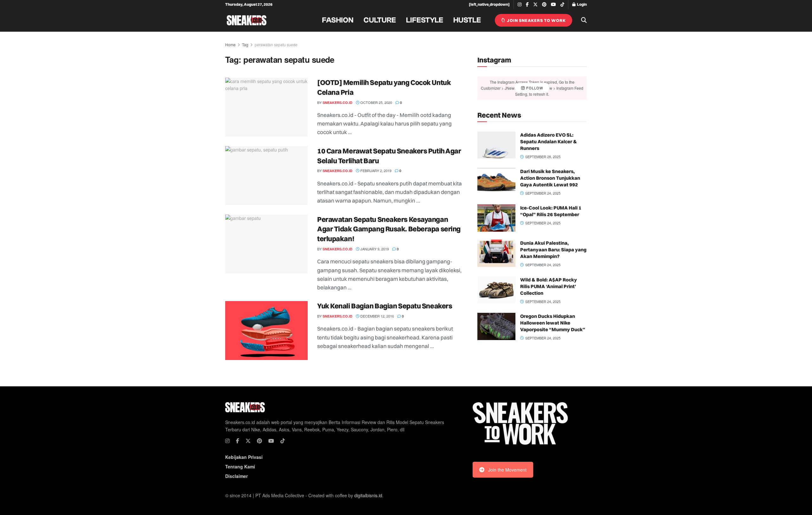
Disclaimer (236, 476)
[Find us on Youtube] (553, 4)
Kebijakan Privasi (244, 457)
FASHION (337, 20)
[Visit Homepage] (246, 20)
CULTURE (379, 20)
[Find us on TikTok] (562, 4)
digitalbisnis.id (368, 495)
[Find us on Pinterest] (544, 4)
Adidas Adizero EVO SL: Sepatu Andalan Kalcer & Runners (548, 141)
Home (230, 44)
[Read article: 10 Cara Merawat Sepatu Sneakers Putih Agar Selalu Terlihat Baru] (266, 175)
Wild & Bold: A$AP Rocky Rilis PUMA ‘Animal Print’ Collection (548, 286)
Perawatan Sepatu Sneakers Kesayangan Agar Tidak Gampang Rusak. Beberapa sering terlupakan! (389, 229)
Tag (245, 44)
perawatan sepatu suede (276, 44)
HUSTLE (467, 20)
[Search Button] (584, 20)
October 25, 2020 (375, 102)
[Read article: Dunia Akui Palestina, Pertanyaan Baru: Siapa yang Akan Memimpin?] (496, 253)
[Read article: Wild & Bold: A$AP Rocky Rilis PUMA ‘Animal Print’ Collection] (496, 290)
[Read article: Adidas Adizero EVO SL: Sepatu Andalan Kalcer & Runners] (496, 145)
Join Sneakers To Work (536, 20)
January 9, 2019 (374, 248)
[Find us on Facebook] (527, 4)
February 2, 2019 (375, 170)
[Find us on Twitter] (535, 4)
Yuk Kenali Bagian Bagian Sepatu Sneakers (384, 305)
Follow (534, 87)
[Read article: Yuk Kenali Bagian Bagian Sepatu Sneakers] (266, 330)
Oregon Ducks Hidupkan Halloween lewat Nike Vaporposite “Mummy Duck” (552, 322)
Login (581, 4)
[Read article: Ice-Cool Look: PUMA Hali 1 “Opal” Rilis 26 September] (496, 218)
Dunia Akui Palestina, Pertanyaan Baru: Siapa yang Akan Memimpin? (553, 249)
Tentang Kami (240, 466)
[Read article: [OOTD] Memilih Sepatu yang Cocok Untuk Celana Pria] (266, 107)
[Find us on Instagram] (519, 4)
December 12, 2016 (376, 316)
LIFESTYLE (424, 20)
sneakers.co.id (337, 102)
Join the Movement (507, 470)
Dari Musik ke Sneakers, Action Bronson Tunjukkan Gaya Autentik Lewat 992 (550, 178)
